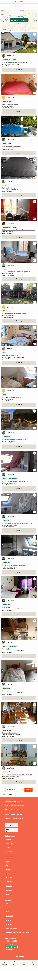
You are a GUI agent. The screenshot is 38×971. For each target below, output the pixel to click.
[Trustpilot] (11, 949)
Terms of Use (9, 886)
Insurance (8, 920)
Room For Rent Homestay (14, 397)
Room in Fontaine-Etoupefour (10, 355)
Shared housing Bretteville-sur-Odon (14, 805)
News (7, 894)
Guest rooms (9, 851)
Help (7, 903)
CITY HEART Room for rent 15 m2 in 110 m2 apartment (16, 271)
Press (7, 873)
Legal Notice (9, 881)
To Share (9, 649)
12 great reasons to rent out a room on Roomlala (17, 932)
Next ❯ (28, 790)
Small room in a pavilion (8, 188)
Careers (8, 869)
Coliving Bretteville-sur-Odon (13, 810)
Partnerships (9, 877)
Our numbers (9, 890)
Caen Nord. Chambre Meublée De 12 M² (17, 481)
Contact (8, 907)
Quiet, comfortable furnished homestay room (14, 62)
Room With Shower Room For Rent (11, 146)
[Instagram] (9, 941)
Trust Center (9, 924)
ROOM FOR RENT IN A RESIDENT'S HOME (16, 439)
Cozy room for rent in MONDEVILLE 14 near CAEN (19, 774)
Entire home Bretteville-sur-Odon (14, 818)
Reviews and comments (11, 928)
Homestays (8, 839)
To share (9, 691)
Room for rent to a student (9, 733)
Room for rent (6, 607)
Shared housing (10, 843)
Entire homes (9, 856)
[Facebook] (6, 941)
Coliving (8, 847)
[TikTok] (13, 941)
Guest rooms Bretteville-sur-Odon (14, 814)
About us (8, 911)
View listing (19, 69)
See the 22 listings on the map (19, 20)
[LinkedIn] (16, 941)
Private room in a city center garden (16, 313)
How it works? (9, 916)
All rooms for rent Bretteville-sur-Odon (15, 801)
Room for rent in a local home (10, 104)
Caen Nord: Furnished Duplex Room (16, 565)
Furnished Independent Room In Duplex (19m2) (19, 523)
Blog (7, 865)
